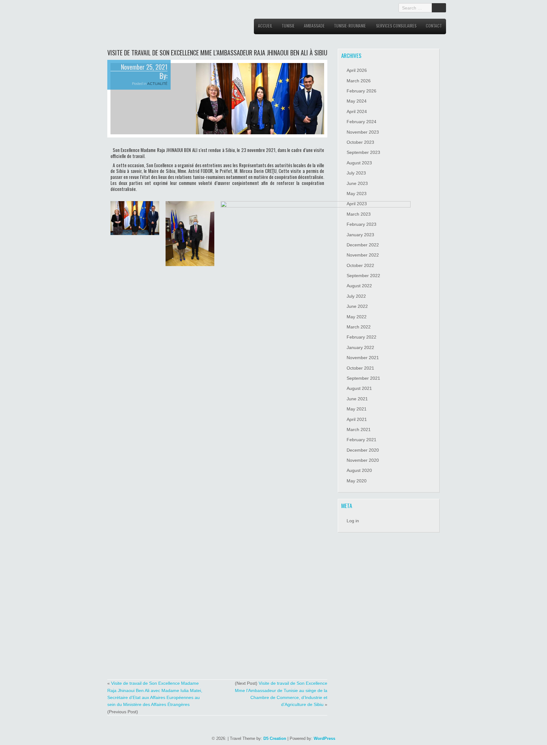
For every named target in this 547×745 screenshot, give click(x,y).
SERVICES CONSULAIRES (396, 25)
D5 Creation (274, 738)
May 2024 (357, 101)
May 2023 (357, 193)
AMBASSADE (314, 25)
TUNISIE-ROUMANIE (350, 25)
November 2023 (363, 132)
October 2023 (360, 142)
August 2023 (359, 162)
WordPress (324, 738)
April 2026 (357, 70)
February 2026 (361, 90)
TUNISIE (288, 25)
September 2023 (363, 152)
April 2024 (357, 111)
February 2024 (361, 121)
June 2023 (357, 183)
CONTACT (434, 25)
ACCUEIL (265, 25)
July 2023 (356, 172)
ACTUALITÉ (157, 83)
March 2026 (359, 80)
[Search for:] (416, 7)
